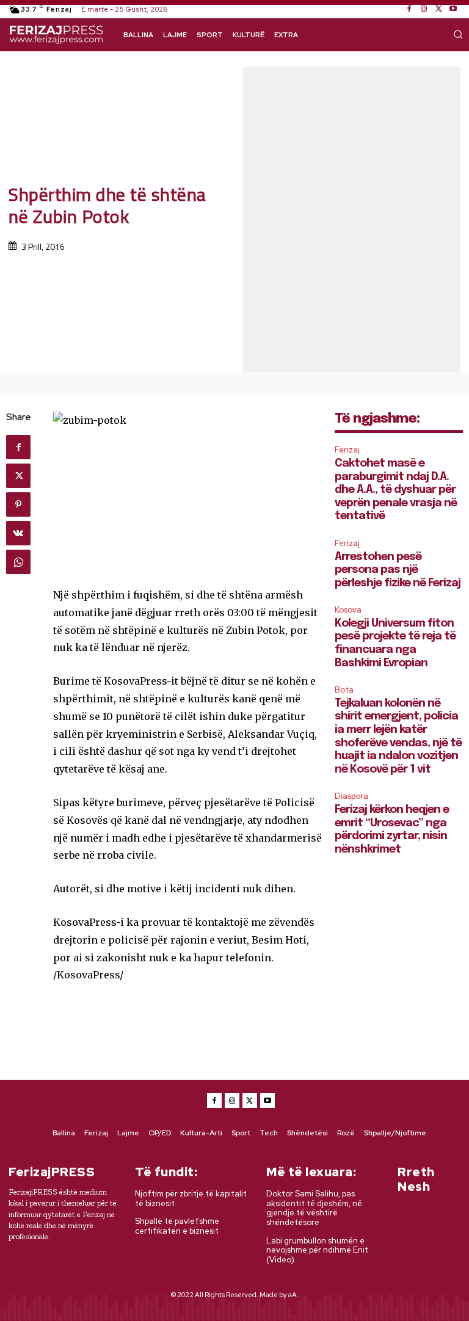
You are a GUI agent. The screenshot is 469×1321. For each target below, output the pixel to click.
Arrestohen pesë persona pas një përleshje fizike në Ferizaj (397, 570)
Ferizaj (347, 450)
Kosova (348, 610)
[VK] (18, 533)
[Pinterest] (18, 504)
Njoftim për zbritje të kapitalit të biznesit (191, 1198)
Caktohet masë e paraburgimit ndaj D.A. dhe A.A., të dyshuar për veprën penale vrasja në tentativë (396, 490)
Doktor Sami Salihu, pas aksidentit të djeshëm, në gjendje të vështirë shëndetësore (314, 1208)
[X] (438, 9)
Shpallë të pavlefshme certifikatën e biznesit (177, 1226)
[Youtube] (453, 9)
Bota (344, 690)
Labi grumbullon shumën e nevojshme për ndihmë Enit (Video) (317, 1250)
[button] (458, 34)
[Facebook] (409, 9)
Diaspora (351, 796)
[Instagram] (423, 9)
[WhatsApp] (18, 562)
